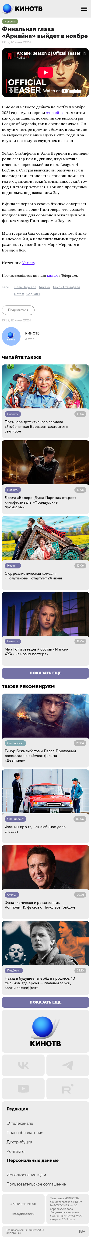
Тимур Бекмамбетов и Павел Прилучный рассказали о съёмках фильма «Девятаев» (40, 756)
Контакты (15, 1151)
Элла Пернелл (25, 287)
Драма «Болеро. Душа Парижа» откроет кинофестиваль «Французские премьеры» (40, 502)
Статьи (12, 895)
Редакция (17, 1109)
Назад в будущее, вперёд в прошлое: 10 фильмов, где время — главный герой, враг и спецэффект (40, 983)
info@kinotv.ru (23, 1214)
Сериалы (33, 294)
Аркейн (44, 287)
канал (52, 275)
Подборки (14, 970)
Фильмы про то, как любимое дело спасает (35, 829)
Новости (10, 21)
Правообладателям (25, 1133)
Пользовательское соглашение (36, 1184)
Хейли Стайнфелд (66, 287)
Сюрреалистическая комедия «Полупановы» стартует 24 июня (33, 576)
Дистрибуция (19, 1142)
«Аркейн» (54, 112)
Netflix (19, 294)
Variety (28, 262)
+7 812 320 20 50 (23, 1204)
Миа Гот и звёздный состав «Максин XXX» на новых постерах (36, 651)
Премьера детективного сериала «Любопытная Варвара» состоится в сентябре (36, 427)
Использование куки (26, 1175)
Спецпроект (15, 743)
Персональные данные (33, 1160)
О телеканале (20, 1123)
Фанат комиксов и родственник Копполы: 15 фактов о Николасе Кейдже (40, 905)
